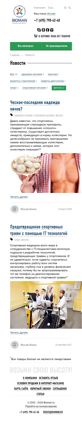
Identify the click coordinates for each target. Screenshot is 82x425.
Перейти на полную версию (41, 406)
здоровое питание (31, 74)
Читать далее (19, 196)
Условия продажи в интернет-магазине (40, 383)
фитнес (58, 87)
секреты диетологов (52, 81)
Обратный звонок (40, 389)
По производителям (56, 46)
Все (12, 74)
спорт (13, 87)
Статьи (40, 394)
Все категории (25, 46)
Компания (39, 7)
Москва (51, 13)
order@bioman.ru (53, 412)
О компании (30, 378)
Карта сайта (21, 389)
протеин (53, 74)
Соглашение (60, 389)
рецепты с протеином (22, 81)
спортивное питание (34, 87)
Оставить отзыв (48, 378)
